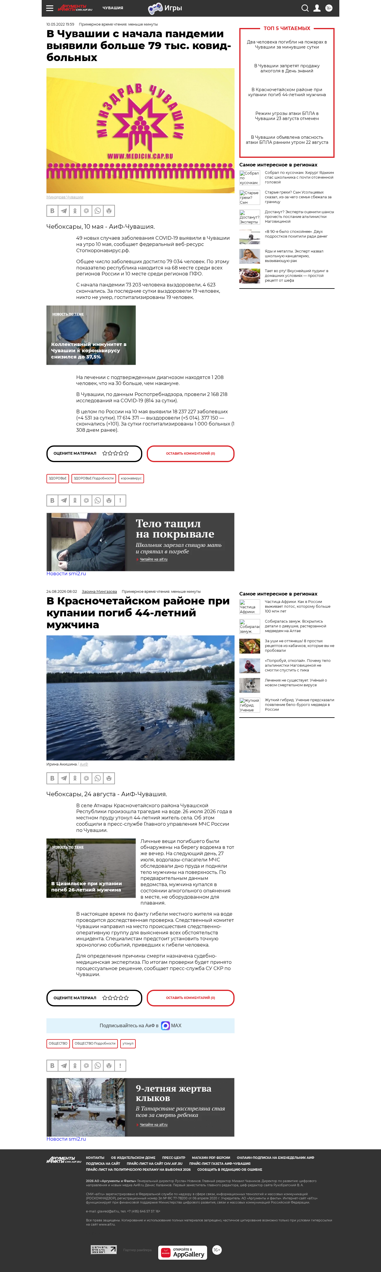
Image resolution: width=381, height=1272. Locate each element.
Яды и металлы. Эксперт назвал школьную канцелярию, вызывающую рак (294, 256)
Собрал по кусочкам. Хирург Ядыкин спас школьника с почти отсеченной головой (299, 177)
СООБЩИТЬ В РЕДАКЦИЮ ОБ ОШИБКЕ (229, 1170)
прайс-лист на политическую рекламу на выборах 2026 (138, 1170)
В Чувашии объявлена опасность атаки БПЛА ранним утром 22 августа (287, 140)
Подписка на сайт (103, 1164)
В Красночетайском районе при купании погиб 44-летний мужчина (287, 92)
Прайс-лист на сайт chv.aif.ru (154, 1164)
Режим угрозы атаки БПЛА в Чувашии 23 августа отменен (287, 116)
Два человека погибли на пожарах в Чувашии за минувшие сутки (287, 45)
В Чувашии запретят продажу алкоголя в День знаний (287, 68)
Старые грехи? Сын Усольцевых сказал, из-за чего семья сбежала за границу (298, 197)
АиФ (84, 764)
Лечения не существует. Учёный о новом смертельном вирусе (296, 682)
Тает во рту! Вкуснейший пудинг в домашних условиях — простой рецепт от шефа (296, 276)
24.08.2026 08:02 (61, 591)
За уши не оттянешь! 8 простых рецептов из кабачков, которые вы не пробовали (299, 646)
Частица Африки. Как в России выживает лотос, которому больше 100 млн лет (297, 606)
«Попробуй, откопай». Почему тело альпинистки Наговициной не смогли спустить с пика (298, 665)
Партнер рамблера (137, 1250)
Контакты (95, 1158)
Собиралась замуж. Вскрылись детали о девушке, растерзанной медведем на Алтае (295, 626)
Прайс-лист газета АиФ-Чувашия (219, 1164)
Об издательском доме (133, 1158)
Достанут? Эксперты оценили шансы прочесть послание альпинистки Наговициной (299, 217)
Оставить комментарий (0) (190, 454)
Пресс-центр (173, 1158)
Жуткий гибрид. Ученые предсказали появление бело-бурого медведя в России (299, 705)
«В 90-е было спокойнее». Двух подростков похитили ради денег (296, 233)
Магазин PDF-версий (211, 1158)
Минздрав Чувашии (64, 197)
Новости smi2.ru (66, 573)
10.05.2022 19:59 (60, 24)
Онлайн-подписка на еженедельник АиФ (275, 1158)
